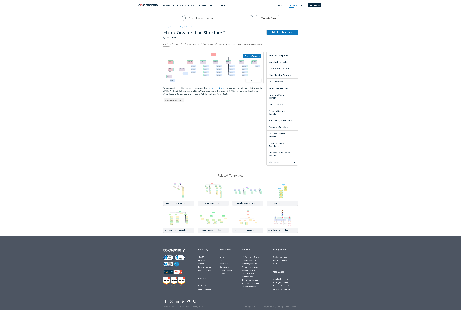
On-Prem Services (249, 287)
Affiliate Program (204, 270)
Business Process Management (285, 286)
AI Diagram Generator (250, 283)
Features (166, 5)
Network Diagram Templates (277, 112)
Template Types (268, 18)
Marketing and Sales (250, 263)
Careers (201, 263)
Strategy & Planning (281, 282)
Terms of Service (169, 307)
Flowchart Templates (278, 55)
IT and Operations (249, 260)
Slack (275, 263)
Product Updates (226, 270)
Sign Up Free (314, 5)
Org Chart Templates (278, 62)
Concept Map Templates (280, 68)
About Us (201, 257)
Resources (202, 5)
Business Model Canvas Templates (279, 154)
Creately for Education (250, 280)
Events (222, 274)
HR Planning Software (250, 257)
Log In (303, 5)
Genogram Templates (279, 127)
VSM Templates (276, 104)
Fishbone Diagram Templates (277, 144)
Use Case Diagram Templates (277, 135)
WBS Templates (276, 81)
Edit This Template (252, 56)
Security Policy (197, 307)
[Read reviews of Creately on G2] (178, 272)
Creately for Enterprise (282, 289)
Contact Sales (291, 5)
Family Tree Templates (279, 88)
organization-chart (173, 100)
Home (165, 27)
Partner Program (204, 267)
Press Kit (201, 260)
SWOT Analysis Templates (280, 120)
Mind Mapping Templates (280, 75)
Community (224, 267)
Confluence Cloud (280, 257)
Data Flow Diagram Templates (277, 96)
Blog (222, 257)
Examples (173, 27)
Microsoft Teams (280, 260)
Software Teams (248, 270)
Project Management (250, 267)
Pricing (224, 5)
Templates (213, 5)
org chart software (216, 88)
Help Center (224, 260)
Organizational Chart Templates (191, 27)
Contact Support (204, 289)
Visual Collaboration (281, 279)
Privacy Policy (184, 307)
